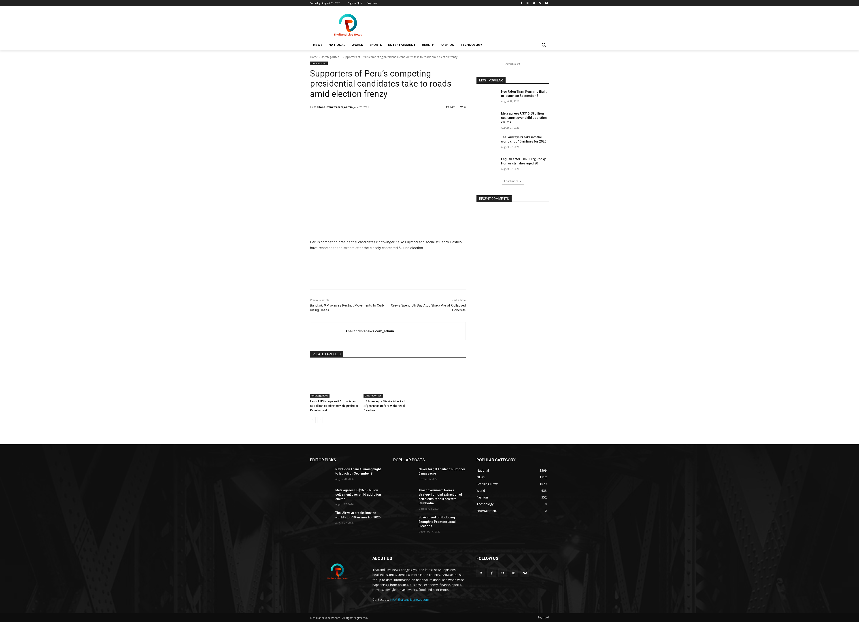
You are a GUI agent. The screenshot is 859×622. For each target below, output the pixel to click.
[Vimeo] (540, 3)
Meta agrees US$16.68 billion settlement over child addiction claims (524, 118)
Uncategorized (330, 57)
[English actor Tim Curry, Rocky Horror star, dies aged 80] (487, 164)
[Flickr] (502, 573)
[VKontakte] (525, 573)
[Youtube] (546, 3)
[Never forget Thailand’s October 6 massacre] (404, 474)
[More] (425, 118)
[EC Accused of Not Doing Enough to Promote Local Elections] (404, 522)
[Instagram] (527, 3)
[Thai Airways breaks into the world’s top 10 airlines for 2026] (487, 142)
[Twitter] (534, 3)
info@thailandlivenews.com (409, 599)
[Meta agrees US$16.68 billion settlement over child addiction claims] (487, 119)
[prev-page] (313, 420)
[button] (543, 44)
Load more (511, 181)
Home (314, 57)
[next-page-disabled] (320, 420)
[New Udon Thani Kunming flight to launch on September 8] (487, 97)
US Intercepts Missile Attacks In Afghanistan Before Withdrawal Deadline (385, 406)
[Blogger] (480, 573)
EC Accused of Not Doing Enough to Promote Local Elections (437, 521)
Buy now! (543, 617)
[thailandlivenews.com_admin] (328, 331)
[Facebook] (521, 3)
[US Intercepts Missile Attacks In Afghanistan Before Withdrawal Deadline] (388, 380)
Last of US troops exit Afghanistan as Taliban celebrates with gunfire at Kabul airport (334, 406)
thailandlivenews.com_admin (333, 107)
